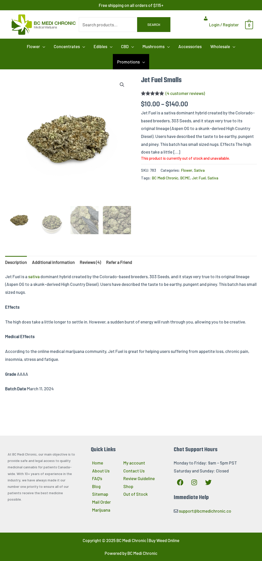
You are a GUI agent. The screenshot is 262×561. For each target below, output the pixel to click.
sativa (34, 276)
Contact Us (134, 470)
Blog (96, 486)
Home (97, 462)
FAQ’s (97, 478)
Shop (128, 486)
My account (134, 462)
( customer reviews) (185, 93)
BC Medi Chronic (165, 178)
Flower (186, 170)
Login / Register (223, 24)
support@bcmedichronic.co (205, 510)
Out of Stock (135, 494)
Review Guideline (139, 478)
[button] (36, 46)
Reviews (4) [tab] (90, 262)
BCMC (185, 178)
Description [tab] (16, 262)
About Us (101, 470)
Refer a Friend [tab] (119, 262)
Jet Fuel (199, 178)
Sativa (199, 170)
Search (153, 24)
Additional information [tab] (53, 262)
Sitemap (100, 494)
